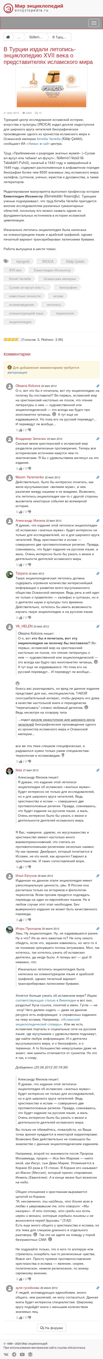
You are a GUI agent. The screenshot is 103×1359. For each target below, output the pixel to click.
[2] (9, 339)
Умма (32, 143)
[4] (16, 339)
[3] (12, 339)
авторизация (17, 372)
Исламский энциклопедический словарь (48, 1021)
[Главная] (8, 37)
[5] (20, 339)
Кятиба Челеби (49, 138)
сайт (46, 143)
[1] (5, 339)
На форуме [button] (53, 1327)
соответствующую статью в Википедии (46, 1000)
